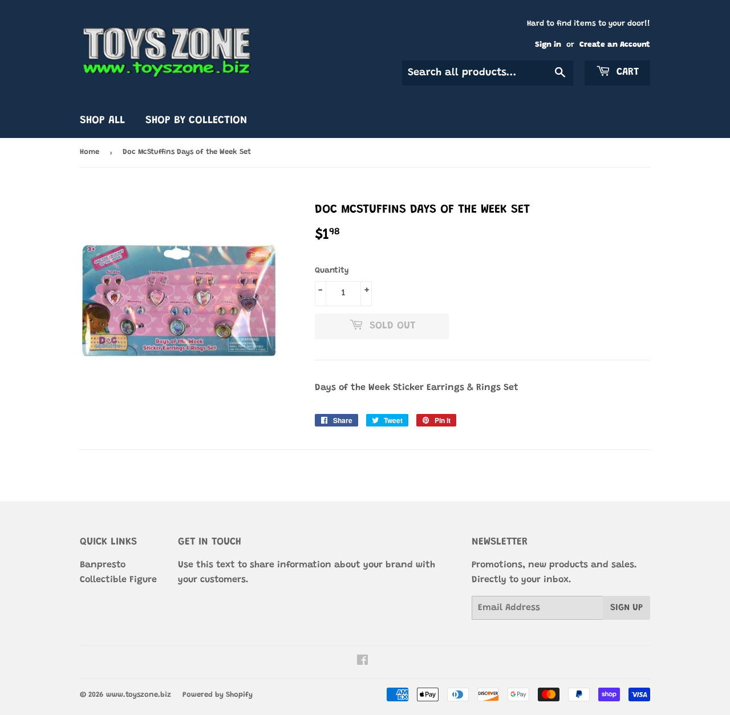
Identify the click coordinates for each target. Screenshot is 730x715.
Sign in (548, 45)
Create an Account (614, 45)
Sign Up (626, 607)
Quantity (332, 271)
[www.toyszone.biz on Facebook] (362, 662)
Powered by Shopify (217, 694)
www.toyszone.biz (138, 694)
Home (89, 152)
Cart (626, 72)
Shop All (102, 120)
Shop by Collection (196, 120)
